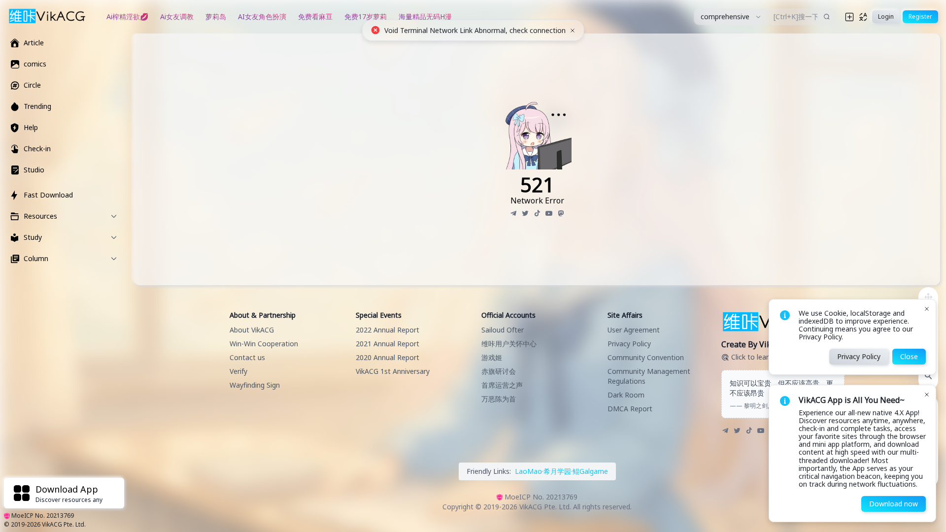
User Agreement (634, 329)
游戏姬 (491, 357)
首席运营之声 (502, 385)
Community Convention (646, 357)
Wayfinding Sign (255, 385)
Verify (238, 371)
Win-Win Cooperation (264, 343)
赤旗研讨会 (498, 371)
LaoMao (528, 471)
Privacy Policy (629, 343)
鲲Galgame (590, 471)
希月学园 (557, 471)
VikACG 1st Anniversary (393, 371)
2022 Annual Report (387, 329)
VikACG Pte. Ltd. (64, 524)
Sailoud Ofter (502, 329)
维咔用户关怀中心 (509, 343)
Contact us (247, 357)
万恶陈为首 (498, 398)
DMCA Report (630, 408)
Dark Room (626, 394)
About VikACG (252, 329)
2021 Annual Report (387, 343)
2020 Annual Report (387, 357)
